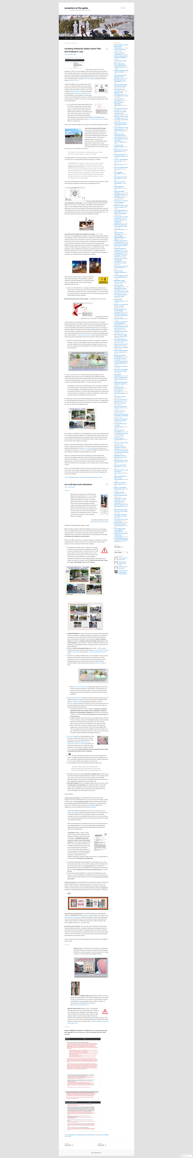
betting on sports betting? (120, 213)
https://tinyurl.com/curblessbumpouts (99, 521)
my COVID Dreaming (119, 130)
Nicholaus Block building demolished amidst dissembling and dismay (121, 540)
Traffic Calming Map (77, 701)
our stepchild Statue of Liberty (121, 95)
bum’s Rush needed (119, 393)
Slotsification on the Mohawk (121, 347)
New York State (71, 736)
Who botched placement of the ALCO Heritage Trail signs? (120, 310)
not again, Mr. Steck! (119, 229)
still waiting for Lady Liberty (120, 366)
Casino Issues (78, 38)
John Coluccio (88, 496)
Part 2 (76, 80)
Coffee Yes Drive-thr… (123, 570)
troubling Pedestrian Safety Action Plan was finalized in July (120, 86)
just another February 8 (119, 411)
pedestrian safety (92, 477)
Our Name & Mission (88, 38)
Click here (105, 212)
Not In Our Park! (118, 522)
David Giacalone (122, 562)
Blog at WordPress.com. (96, 1152)
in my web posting (88, 448)
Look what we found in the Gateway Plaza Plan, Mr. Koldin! (120, 76)
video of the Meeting (88, 78)
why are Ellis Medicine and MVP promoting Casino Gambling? (120, 477)
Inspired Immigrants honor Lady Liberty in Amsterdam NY (120, 221)
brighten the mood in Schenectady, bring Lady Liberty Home (120, 135)
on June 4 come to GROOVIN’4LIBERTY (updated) (120, 237)
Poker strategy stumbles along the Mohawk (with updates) (120, 530)
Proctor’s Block (76, 652)
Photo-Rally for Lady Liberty (120, 331)
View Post (67, 490)
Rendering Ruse (72, 1134)
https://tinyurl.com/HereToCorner (81, 1004)
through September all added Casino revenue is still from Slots (121, 328)
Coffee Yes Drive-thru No (120, 49)
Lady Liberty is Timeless (120, 396)
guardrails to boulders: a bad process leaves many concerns (121, 471)
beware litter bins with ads (120, 60)
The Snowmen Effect (90, 1134)
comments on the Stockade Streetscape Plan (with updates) (120, 259)
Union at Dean (82, 450)
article (97, 663)
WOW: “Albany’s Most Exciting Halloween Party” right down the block (120, 65)
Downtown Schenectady (74, 477)
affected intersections (74, 91)
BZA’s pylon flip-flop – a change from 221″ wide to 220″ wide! (120, 447)
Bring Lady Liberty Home (120, 403)
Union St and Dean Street (99, 650)
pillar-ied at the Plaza (119, 318)
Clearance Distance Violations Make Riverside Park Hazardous (121, 46)
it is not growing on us (119, 197)
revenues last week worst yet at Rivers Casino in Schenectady (121, 535)
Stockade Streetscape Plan (76, 697)
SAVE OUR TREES (99, 38)
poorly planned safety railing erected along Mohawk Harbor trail (121, 323)
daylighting (93, 807)
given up (80, 922)
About (71, 38)
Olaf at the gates (118, 164)
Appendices (70, 703)
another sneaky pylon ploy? (120, 495)
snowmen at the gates (76, 7)
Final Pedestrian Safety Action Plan (82, 93)
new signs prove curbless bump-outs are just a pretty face (120, 113)
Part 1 (72, 80)
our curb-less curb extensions (95, 119)
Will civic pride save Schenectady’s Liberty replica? (119, 103)
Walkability (106, 1134)
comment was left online (80, 686)
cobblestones (84, 915)
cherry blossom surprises (120, 263)
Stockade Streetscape (81, 1134)
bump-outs (85, 477)
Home (66, 38)
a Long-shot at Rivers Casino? (121, 442)
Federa (79, 736)
